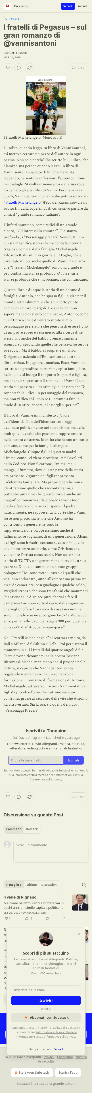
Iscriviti (68, 6)
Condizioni (65, 1057)
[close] (79, 933)
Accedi (83, 6)
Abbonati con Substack (49, 1017)
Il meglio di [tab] (14, 885)
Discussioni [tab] (49, 885)
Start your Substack (34, 1072)
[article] (46, 908)
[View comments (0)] (18, 67)
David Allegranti (35, 912)
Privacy (49, 1057)
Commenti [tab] (14, 829)
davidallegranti (15, 53)
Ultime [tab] (32, 885)
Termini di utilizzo (50, 1028)
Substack (23, 1083)
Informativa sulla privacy (60, 1036)
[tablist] (22, 829)
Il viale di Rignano (20, 897)
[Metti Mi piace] (8, 67)
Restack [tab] (32, 829)
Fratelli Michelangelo (22, 202)
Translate (13, 18)
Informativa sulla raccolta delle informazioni (43, 775)
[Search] (83, 884)
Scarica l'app (68, 1072)
